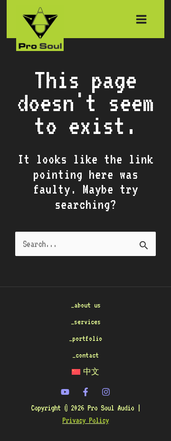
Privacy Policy (85, 420)
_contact (85, 355)
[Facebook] (85, 392)
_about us (86, 305)
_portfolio (85, 338)
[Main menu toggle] (141, 19)
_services (86, 322)
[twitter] (65, 392)
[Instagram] (106, 392)
